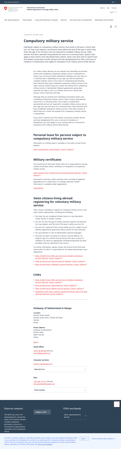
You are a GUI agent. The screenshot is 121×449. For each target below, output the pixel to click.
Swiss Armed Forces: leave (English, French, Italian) (52, 149)
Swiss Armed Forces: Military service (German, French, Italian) (58, 288)
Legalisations (38, 188)
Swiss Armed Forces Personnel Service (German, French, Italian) (59, 261)
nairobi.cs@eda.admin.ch (42, 364)
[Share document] (115, 26)
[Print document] (111, 26)
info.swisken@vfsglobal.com (44, 384)
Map (35, 342)
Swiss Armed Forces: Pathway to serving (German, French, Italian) (60, 264)
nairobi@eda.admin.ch (41, 353)
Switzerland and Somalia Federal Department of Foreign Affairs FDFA (42, 9)
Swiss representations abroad (72, 416)
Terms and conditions (45, 444)
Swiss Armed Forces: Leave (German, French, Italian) (55, 285)
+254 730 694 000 (40, 351)
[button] (27, 20)
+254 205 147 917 (40, 381)
